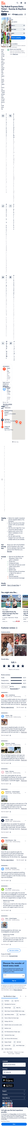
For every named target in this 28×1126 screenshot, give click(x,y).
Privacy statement (18, 990)
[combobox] (15, 688)
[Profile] (25, 3)
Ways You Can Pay (7, 1101)
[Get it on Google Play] (8, 1080)
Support (4, 1091)
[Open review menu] (25, 696)
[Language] (21, 3)
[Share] (25, 14)
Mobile (4, 1077)
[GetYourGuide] (3, 3)
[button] (3, 32)
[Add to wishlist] (19, 596)
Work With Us (6, 1098)
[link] (11, 609)
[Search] (17, 3)
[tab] (9, 996)
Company (4, 1094)
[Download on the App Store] (8, 1086)
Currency (5, 1068)
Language (5, 1061)
